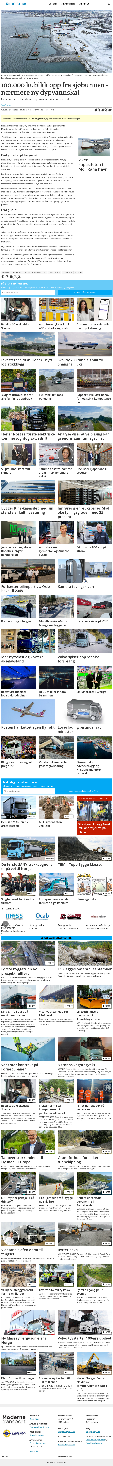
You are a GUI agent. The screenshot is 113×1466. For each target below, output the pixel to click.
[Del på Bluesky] (110, 109)
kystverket (18, 272)
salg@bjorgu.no (93, 1431)
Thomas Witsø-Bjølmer (39, 1427)
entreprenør (54, 272)
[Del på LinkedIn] (99, 109)
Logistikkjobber (67, 4)
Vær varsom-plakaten (95, 1439)
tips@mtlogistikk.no (66, 1431)
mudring (78, 272)
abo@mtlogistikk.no (66, 1444)
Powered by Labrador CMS (56, 1463)
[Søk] (109, 4)
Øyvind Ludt (34, 1419)
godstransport (39, 272)
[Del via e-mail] (103, 109)
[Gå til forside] (16, 4)
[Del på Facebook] (95, 109)
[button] (5, 924)
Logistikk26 (83, 4)
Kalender (52, 4)
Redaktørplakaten (94, 1443)
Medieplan (34, 1451)
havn (27, 272)
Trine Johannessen (37, 1443)
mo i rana (6, 272)
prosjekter (67, 272)
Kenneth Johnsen (36, 1435)
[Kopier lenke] (106, 109)
